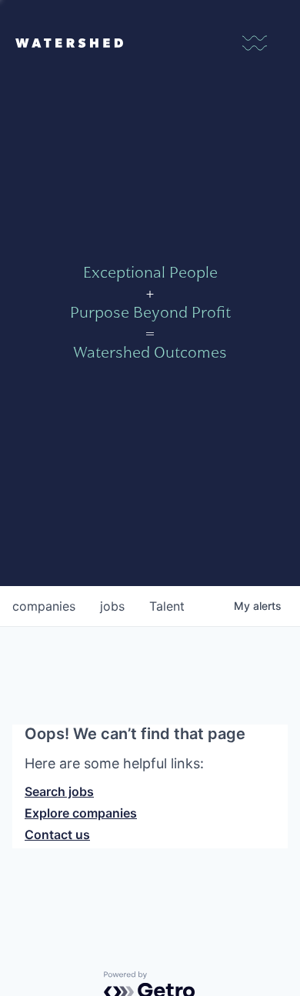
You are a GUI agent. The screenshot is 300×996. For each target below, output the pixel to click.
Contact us (57, 834)
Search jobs (59, 791)
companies (43, 606)
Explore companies (81, 813)
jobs (112, 606)
